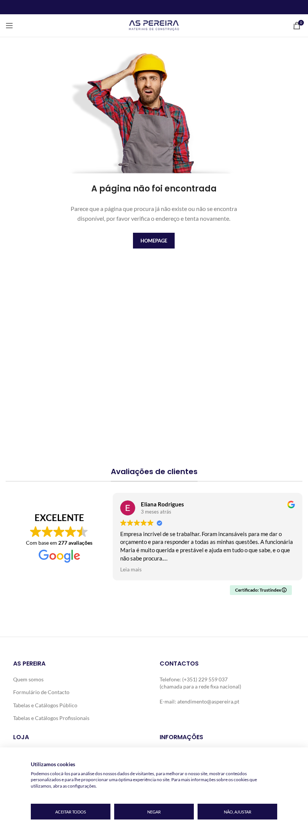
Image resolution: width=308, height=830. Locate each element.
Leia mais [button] (131, 569)
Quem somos (28, 679)
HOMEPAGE (153, 241)
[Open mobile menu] (9, 25)
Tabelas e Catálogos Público (45, 705)
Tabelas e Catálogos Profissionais (51, 718)
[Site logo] (154, 25)
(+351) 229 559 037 (205, 679)
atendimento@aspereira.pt (208, 701)
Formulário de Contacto (41, 692)
